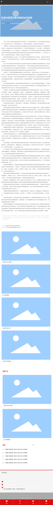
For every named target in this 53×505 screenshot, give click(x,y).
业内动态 (8, 23)
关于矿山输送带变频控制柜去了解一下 (13, 227)
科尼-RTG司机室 (7, 361)
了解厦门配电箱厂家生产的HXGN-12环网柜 (16, 449)
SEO (41, 495)
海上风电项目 (6, 295)
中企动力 (28, 497)
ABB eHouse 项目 (7, 262)
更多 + (33, 444)
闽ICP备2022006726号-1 (33, 495)
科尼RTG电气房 (6, 328)
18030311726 (10, 481)
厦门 (31, 497)
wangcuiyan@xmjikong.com (13, 484)
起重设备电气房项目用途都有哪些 (12, 225)
